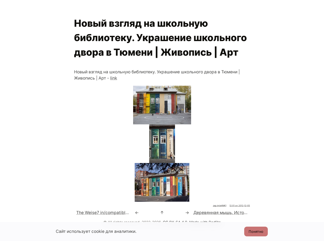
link (113, 78)
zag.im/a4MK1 (219, 205)
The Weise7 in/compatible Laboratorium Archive (124, 212)
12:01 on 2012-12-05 (239, 205)
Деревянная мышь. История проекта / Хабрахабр (244, 212)
